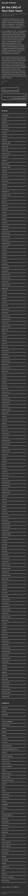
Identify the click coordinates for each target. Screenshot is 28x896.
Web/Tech (4, 873)
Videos (3, 870)
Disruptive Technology (7, 780)
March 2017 (5, 222)
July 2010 (4, 499)
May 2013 (4, 381)
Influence (4, 801)
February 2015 (5, 309)
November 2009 (6, 527)
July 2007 (4, 624)
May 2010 (4, 506)
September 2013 (6, 368)
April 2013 (4, 385)
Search (3, 839)
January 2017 (5, 229)
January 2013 (5, 395)
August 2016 (5, 247)
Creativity (4, 752)
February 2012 (5, 433)
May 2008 (4, 589)
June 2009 (4, 544)
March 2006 (5, 679)
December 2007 (6, 606)
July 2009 (4, 541)
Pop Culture (5, 828)
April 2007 (4, 634)
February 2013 (5, 392)
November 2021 (6, 153)
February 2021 (5, 164)
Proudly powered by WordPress (8, 892)
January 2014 (5, 354)
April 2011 (4, 468)
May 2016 (4, 257)
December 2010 (6, 482)
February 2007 (5, 641)
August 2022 (5, 146)
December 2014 (6, 316)
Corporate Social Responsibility (10, 749)
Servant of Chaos (9, 3)
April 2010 (4, 509)
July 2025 (4, 119)
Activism (4, 711)
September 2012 (6, 409)
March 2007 (5, 637)
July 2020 (4, 170)
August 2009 (5, 537)
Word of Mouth (5, 880)
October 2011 (5, 447)
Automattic (4, 893)
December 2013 (6, 357)
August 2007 (5, 620)
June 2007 (4, 627)
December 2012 (6, 399)
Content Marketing (6, 745)
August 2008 (5, 579)
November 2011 (6, 444)
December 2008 (6, 565)
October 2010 (5, 489)
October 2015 (5, 281)
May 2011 (4, 464)
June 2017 (4, 215)
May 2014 (4, 340)
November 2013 (6, 361)
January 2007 (5, 644)
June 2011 (4, 461)
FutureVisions (5, 13)
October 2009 (5, 530)
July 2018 (4, 198)
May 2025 (4, 122)
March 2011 (4, 471)
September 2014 (6, 326)
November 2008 (6, 568)
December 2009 (6, 523)
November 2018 (6, 195)
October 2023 (5, 129)
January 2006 (5, 686)
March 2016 (5, 264)
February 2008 (5, 599)
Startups (4, 856)
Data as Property (6, 763)
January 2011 (5, 478)
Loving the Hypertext (7, 815)
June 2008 (4, 585)
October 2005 (5, 696)
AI (2, 718)
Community (5, 742)
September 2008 (6, 575)
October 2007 (5, 613)
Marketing (4, 818)
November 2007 (6, 610)
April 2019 (4, 188)
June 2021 (4, 160)
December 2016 (6, 233)
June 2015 (4, 295)
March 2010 (5, 513)
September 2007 (6, 617)
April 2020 (4, 177)
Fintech (4, 790)
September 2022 (6, 143)
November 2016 (6, 236)
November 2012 (6, 402)
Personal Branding (20, 13)
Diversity (4, 783)
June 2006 (4, 668)
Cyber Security (5, 759)
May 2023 (4, 139)
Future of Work (5, 794)
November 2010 (6, 485)
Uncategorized (5, 866)
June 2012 (4, 419)
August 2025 (5, 115)
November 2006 (6, 651)
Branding (4, 732)
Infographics (5, 804)
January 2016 (5, 271)
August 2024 (5, 126)
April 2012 (4, 426)
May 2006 (4, 672)
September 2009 (6, 534)
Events (3, 787)
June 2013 (4, 378)
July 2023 (4, 132)
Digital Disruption (6, 773)
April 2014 (4, 343)
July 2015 (4, 292)
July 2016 (4, 250)
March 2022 (5, 150)
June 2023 (4, 136)
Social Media (5, 853)
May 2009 (4, 547)
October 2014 (5, 323)
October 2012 (5, 406)
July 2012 (4, 416)
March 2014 (5, 347)
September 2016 (6, 243)
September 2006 (6, 658)
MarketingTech (5, 822)
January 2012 (5, 437)
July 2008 (4, 582)
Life (3, 811)
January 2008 (5, 603)
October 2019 (5, 181)
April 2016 (4, 260)
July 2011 (4, 458)
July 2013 (4, 375)
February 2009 (5, 558)
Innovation (12, 13)
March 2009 (5, 554)
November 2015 (6, 278)
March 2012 (5, 430)
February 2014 (5, 350)
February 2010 (5, 516)
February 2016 (5, 267)
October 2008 (5, 572)
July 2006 (4, 665)
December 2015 (6, 274)
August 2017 (5, 209)
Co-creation (5, 739)
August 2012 (5, 413)
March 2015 (5, 305)
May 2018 (4, 202)
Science (4, 835)
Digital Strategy (6, 777)
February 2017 (5, 226)
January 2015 (5, 312)
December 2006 (6, 648)
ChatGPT (4, 735)
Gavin (3, 83)
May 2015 (4, 298)
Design (3, 770)
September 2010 (6, 492)
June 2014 (4, 336)
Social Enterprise (6, 842)
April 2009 (4, 551)
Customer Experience (7, 756)
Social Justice (5, 849)
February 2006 (5, 682)
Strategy (4, 15)
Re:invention (5, 832)
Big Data (4, 728)
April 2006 (4, 675)
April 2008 (4, 592)
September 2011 (6, 451)
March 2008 (5, 596)
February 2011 (5, 475)
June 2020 (4, 174)
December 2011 (6, 440)
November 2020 (6, 167)
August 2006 (5, 662)
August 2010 (5, 496)
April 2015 (4, 302)
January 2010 (5, 520)
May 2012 (4, 423)
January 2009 (5, 561)
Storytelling (5, 860)
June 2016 (4, 253)
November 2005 (6, 693)
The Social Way (10, 15)
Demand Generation (7, 766)
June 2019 (4, 184)
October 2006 (5, 655)
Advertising (5, 714)
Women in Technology (7, 877)
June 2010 (4, 502)
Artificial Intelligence (7, 721)
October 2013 (5, 364)
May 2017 (4, 219)
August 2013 (5, 371)
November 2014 (6, 319)
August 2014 (5, 330)
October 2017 (5, 205)
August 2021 (5, 157)
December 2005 (6, 689)
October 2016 (5, 240)
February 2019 (5, 191)
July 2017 (4, 212)
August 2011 (5, 454)
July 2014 (4, 333)
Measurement (5, 825)
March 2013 (5, 388)
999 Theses (4, 707)
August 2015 (5, 288)
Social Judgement (6, 846)
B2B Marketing (5, 725)
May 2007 (4, 630)
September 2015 (6, 285)
